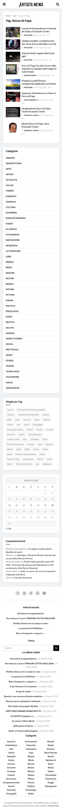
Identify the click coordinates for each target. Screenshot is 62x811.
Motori (10, 278)
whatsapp (47, 464)
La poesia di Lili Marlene (31, 628)
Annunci (10, 158)
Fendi (45, 439)
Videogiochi (12, 388)
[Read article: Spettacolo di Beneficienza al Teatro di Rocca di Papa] (13, 97)
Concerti (11, 196)
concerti (49, 430)
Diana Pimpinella (31, 100)
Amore (37, 420)
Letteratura (13, 251)
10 (10, 505)
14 (38, 505)
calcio (26, 424)
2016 (9, 420)
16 (52, 505)
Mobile (10, 262)
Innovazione (13, 240)
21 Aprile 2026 (40, 35)
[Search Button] (57, 4)
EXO (25, 439)
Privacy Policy (53, 806)
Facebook (35, 439)
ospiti (45, 449)
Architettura (14, 163)
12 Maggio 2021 (41, 87)
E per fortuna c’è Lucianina (23, 686)
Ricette (10, 322)
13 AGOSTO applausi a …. (23, 716)
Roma (42, 454)
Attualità (11, 180)
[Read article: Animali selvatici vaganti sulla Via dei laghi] (13, 57)
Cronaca (11, 202)
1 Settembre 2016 (47, 100)
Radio (9, 317)
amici (17, 420)
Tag (14, 16)
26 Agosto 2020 (44, 75)
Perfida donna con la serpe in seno (30, 623)
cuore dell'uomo (35, 434)
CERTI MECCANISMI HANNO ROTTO (23, 711)
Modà (18, 449)
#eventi (46, 415)
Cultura (10, 207)
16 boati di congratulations (30, 613)
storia (49, 459)
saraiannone (28, 459)
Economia (11, 213)
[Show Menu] (4, 4)
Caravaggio (37, 424)
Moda (9, 267)
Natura (10, 289)
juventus (49, 444)
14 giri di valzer (23, 691)
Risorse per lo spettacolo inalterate (23, 701)
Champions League (15, 430)
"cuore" (10, 410)
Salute (10, 328)
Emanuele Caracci (31, 115)
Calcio (10, 185)
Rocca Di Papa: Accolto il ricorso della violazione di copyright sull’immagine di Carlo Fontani (39, 68)
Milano (10, 449)
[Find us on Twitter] (24, 593)
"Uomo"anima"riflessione (28, 415)
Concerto (11, 434)
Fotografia (12, 234)
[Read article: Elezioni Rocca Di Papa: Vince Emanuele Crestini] (13, 127)
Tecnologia (12, 371)
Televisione (12, 377)
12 (24, 505)
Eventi (9, 224)
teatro (9, 464)
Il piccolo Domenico (23, 578)
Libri (8, 256)
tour (37, 464)
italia (40, 444)
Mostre (10, 273)
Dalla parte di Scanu (23, 726)
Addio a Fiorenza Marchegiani (23, 731)
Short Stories (14, 338)
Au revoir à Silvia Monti (23, 721)
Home (8, 16)
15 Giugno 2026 (41, 47)
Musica (10, 284)
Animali (46, 420)
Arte (8, 169)
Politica (10, 306)
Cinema (10, 191)
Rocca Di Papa (24, 16)
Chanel (30, 430)
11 (17, 505)
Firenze (31, 444)
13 (31, 505)
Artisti (10, 174)
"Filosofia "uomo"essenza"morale (31, 410)
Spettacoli (12, 349)
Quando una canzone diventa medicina (23, 696)
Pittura (10, 295)
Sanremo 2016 (13, 459)
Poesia (9, 300)
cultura (22, 434)
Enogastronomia (16, 218)
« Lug (8, 528)
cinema (40, 430)
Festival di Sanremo (15, 444)
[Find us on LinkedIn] (37, 593)
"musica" (11, 415)
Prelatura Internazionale (26, 454)
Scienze (10, 333)
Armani (10, 424)
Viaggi (9, 382)
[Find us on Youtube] (44, 593)
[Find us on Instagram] (31, 593)
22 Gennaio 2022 (41, 60)
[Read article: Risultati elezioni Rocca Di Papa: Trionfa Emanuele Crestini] (13, 112)
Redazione (28, 35)
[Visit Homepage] (31, 4)
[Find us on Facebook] (17, 593)
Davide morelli (13, 439)
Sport (9, 355)
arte (18, 424)
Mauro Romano (30, 75)
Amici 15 (26, 420)
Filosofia (11, 229)
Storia (9, 360)
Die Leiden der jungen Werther (23, 706)
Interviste (12, 245)
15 (45, 505)
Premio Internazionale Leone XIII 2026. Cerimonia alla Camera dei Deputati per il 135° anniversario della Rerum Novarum (30, 564)
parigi (9, 454)
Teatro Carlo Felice (24, 464)
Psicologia (12, 311)
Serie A (40, 459)
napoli (27, 449)
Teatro (10, 366)
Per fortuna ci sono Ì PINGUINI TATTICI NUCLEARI (30, 618)
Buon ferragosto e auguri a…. (30, 633)
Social (9, 344)
